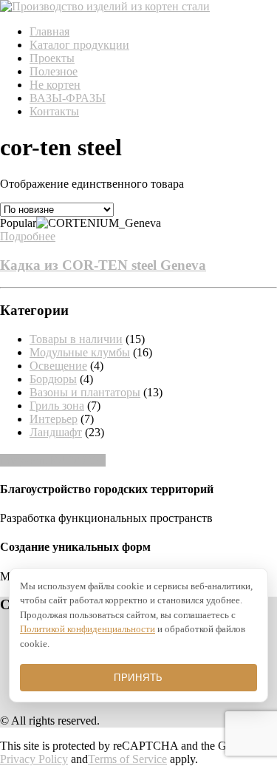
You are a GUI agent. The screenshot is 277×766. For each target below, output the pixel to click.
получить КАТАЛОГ (53, 460)
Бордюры (53, 379)
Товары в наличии (76, 339)
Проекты (52, 58)
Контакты (54, 111)
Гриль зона (57, 405)
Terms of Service (127, 759)
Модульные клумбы (80, 352)
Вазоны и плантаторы (85, 392)
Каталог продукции (79, 44)
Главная (49, 31)
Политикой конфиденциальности (87, 628)
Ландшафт (56, 432)
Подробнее (27, 236)
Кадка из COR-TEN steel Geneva (103, 265)
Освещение (58, 365)
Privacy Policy (34, 759)
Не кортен (55, 84)
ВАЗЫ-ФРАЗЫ (68, 98)
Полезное (54, 71)
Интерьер (54, 419)
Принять (138, 677)
